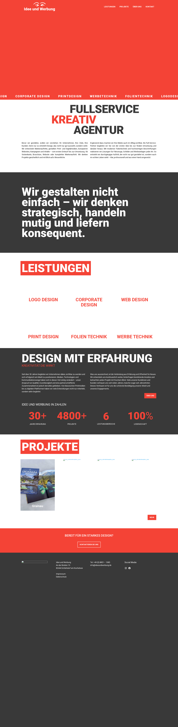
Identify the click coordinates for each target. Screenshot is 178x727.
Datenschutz (61, 577)
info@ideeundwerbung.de (100, 565)
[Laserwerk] (72, 460)
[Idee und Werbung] (39, 6)
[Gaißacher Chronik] (106, 460)
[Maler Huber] (140, 460)
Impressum (61, 574)
